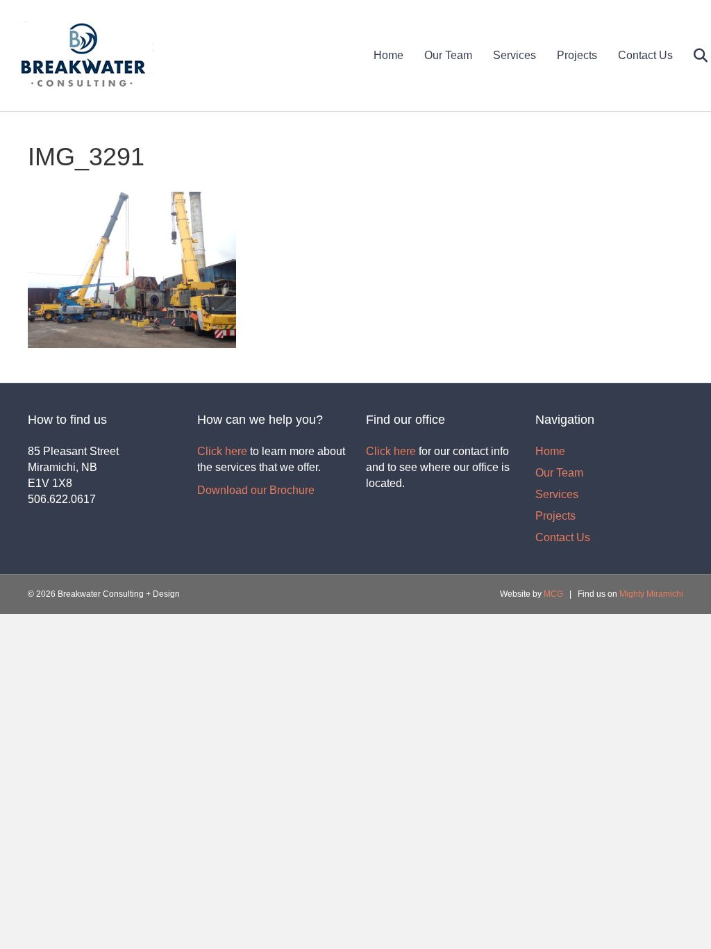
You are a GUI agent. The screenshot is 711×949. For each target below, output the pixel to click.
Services (514, 55)
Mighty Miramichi (651, 594)
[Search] (692, 56)
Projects (577, 55)
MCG (553, 594)
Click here (222, 451)
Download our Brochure (256, 490)
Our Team (448, 55)
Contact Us (645, 55)
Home (388, 55)
